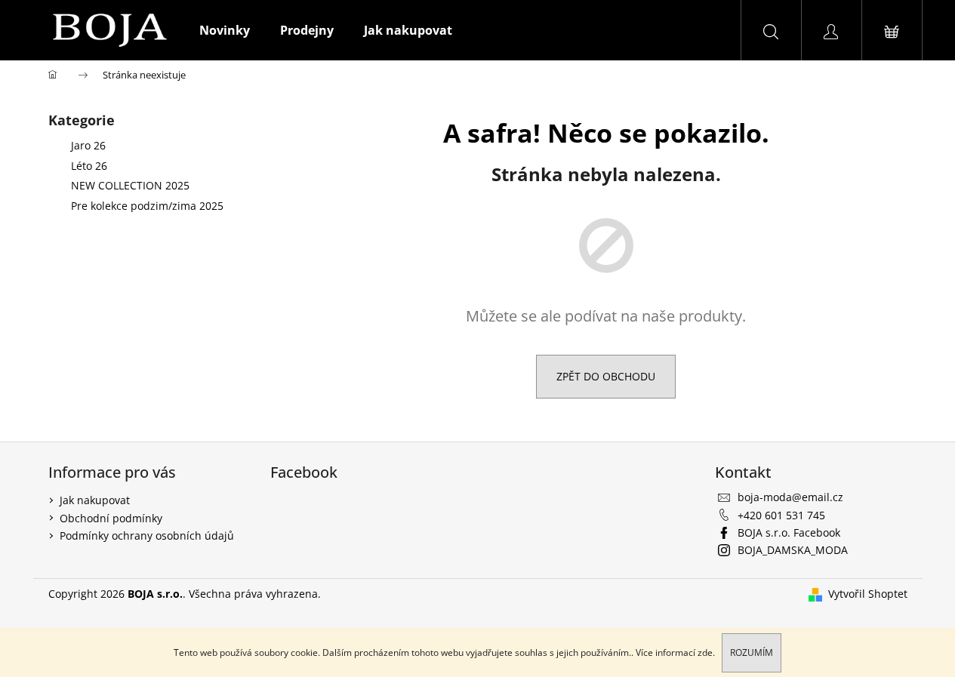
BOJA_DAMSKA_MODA (793, 550)
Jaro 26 (88, 145)
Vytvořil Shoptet (867, 593)
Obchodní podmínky (111, 518)
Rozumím (751, 652)
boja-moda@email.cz (790, 497)
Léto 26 (89, 165)
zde (705, 652)
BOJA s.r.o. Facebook (789, 532)
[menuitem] (224, 30)
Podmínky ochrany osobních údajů (147, 535)
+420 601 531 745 (781, 515)
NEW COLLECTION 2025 (130, 185)
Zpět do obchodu (605, 376)
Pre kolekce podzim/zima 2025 (147, 205)
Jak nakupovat (95, 500)
